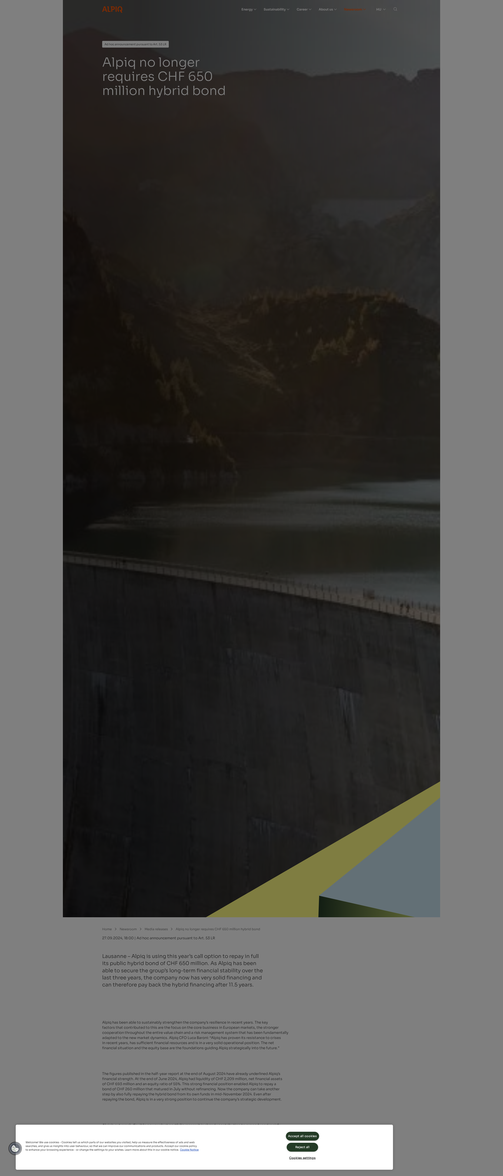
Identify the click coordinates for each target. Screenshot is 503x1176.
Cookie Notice (189, 1149)
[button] (15, 1148)
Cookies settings (302, 1158)
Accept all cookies (302, 1136)
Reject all (302, 1147)
